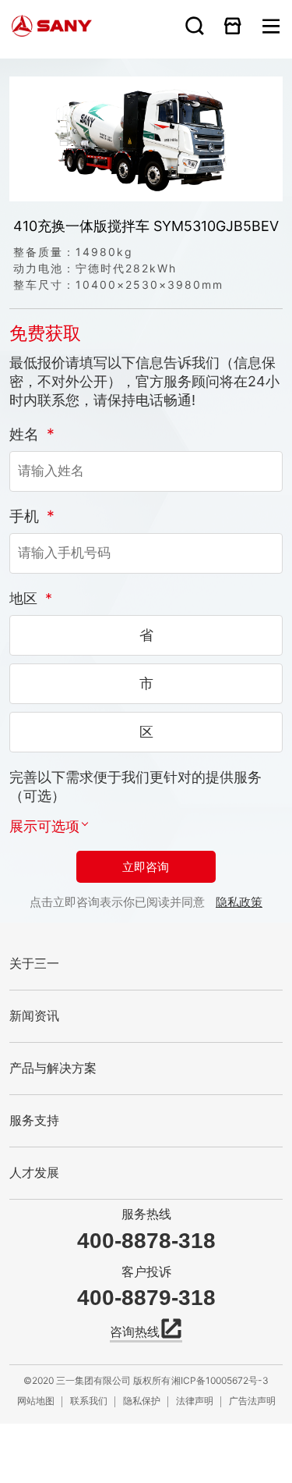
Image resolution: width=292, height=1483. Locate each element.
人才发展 (34, 1172)
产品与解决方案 (53, 1068)
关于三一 (34, 963)
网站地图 (36, 1401)
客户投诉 (146, 1272)
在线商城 (232, 25)
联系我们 (88, 1401)
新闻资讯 (34, 1015)
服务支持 (34, 1120)
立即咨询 (145, 866)
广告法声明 (252, 1401)
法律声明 (194, 1401)
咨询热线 (135, 1332)
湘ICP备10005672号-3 (220, 1380)
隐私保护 (141, 1401)
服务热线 (146, 1214)
